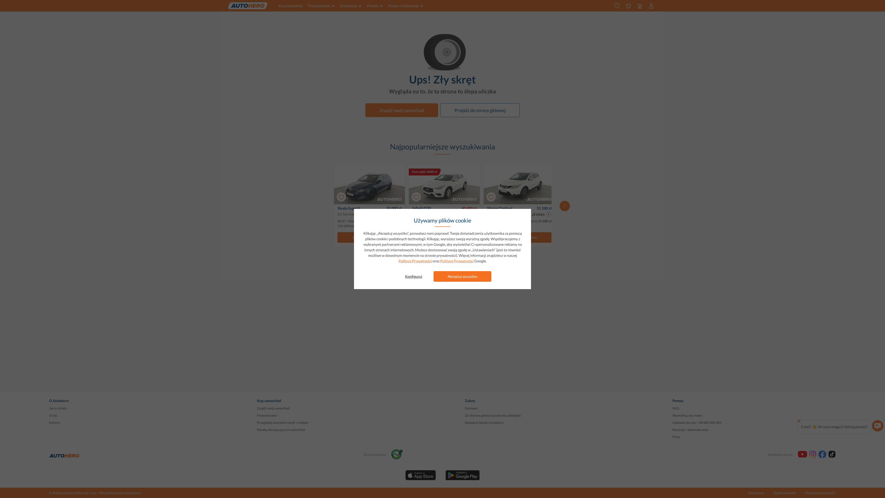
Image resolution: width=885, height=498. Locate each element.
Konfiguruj (413, 276)
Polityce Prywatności (415, 261)
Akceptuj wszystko (462, 276)
